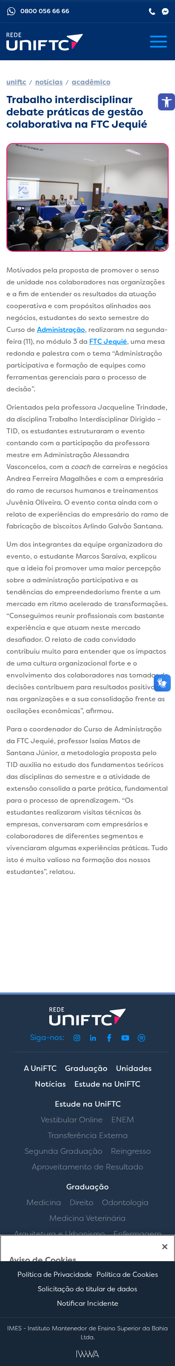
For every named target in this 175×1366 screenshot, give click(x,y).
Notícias (50, 1084)
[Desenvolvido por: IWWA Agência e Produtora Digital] (87, 1354)
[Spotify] (141, 1038)
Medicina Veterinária (87, 1218)
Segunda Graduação (63, 1151)
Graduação (86, 1068)
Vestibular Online (72, 1120)
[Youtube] (125, 1038)
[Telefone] (152, 11)
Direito (81, 1202)
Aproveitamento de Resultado (87, 1167)
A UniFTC (40, 1068)
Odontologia (125, 1202)
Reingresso (131, 1151)
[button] (166, 101)
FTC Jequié (108, 341)
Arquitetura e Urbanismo (59, 1234)
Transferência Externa (88, 1135)
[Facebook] (109, 1038)
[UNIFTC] (44, 42)
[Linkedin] (93, 1038)
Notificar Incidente (88, 1303)
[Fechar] (164, 1246)
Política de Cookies (127, 1274)
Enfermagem (137, 1234)
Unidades (134, 1068)
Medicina (43, 1202)
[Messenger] (165, 11)
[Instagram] (77, 1038)
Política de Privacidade (54, 1274)
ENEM (122, 1120)
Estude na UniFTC (107, 1084)
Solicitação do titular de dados (87, 1288)
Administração (61, 329)
